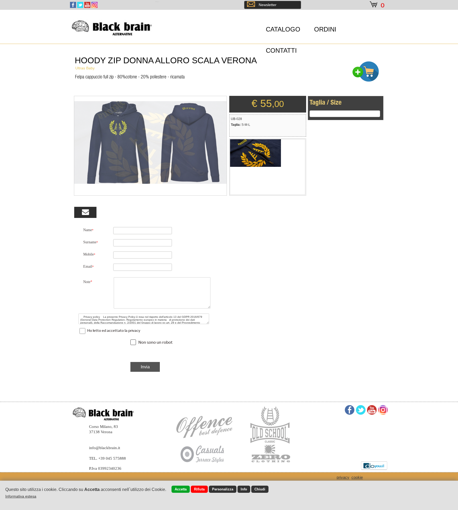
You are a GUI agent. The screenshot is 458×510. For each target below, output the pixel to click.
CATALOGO (283, 29)
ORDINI (325, 29)
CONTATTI (281, 50)
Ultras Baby (85, 68)
